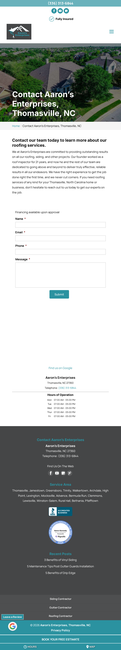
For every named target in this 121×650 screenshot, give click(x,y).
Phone (21, 246)
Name (20, 219)
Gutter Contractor (60, 607)
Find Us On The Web (60, 466)
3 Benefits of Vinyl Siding (60, 560)
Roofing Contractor (60, 616)
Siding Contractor (60, 599)
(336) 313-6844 (60, 3)
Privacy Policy (60, 630)
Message (22, 259)
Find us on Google (60, 368)
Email (20, 232)
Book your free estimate (60, 639)
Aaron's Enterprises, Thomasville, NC (65, 625)
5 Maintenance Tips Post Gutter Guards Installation (60, 566)
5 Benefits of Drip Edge (60, 573)
